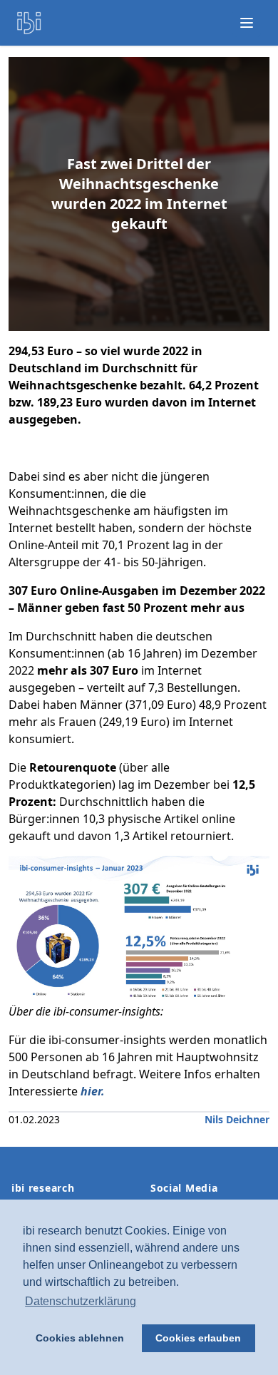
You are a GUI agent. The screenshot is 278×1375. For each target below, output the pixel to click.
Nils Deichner (237, 1119)
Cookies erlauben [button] (198, 1338)
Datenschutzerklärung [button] (80, 1301)
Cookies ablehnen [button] (80, 1338)
